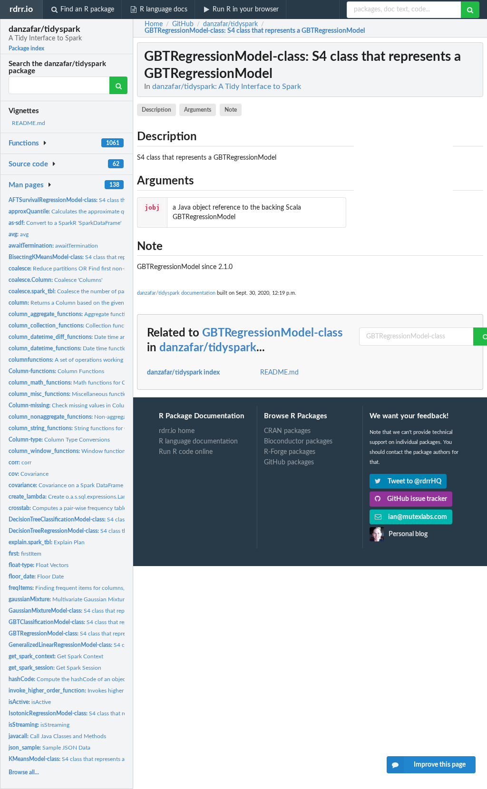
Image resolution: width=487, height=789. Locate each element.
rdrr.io (21, 9)
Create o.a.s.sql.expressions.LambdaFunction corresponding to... (109, 497)
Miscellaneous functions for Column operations (100, 394)
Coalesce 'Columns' (55, 280)
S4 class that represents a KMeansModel (86, 759)
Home (154, 24)
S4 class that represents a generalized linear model (123, 645)
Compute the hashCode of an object (68, 679)
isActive (30, 702)
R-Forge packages (289, 452)
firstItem (25, 554)
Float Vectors (38, 565)
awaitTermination (53, 246)
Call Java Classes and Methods (57, 736)
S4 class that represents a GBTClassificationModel (110, 622)
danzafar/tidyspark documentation (176, 293)
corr (20, 462)
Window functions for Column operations (97, 451)
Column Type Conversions (59, 440)
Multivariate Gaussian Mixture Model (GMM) (86, 599)
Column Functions (56, 371)
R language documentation (198, 441)
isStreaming (39, 725)
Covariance (29, 474)
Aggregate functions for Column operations (100, 314)
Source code (28, 164)
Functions (24, 143)
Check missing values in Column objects (80, 405)
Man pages (26, 185)
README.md (28, 123)
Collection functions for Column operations (102, 325)
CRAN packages (287, 431)
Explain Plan (47, 542)
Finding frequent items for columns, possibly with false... (92, 588)
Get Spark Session (55, 668)
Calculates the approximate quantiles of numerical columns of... (109, 211)
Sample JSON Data (49, 748)
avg (19, 234)
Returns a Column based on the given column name (84, 303)
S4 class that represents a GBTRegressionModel (104, 633)
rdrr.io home (177, 431)
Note (230, 110)
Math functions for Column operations (89, 382)
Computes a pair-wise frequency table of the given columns (94, 508)
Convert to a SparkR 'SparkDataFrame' (65, 223)
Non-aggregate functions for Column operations (111, 417)
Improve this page (440, 764)
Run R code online (186, 452)
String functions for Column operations (90, 428)
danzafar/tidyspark (207, 348)
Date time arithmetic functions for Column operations (118, 337)
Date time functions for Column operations (99, 348)
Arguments (197, 110)
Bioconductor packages (298, 441)
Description (156, 110)
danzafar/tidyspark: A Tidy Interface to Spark (226, 86)
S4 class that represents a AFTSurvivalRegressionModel (123, 200)
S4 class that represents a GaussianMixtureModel (107, 611)
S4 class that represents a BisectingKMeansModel (109, 257)
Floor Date (36, 576)
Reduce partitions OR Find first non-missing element (86, 268)
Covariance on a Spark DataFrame (66, 485)
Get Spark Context (56, 656)
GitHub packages (289, 462)
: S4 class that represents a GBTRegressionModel (255, 31)
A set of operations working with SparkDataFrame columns (105, 360)
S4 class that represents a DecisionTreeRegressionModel (124, 531)
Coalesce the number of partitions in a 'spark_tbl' (93, 291)
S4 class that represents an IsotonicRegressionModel (114, 713)
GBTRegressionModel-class (272, 333)
